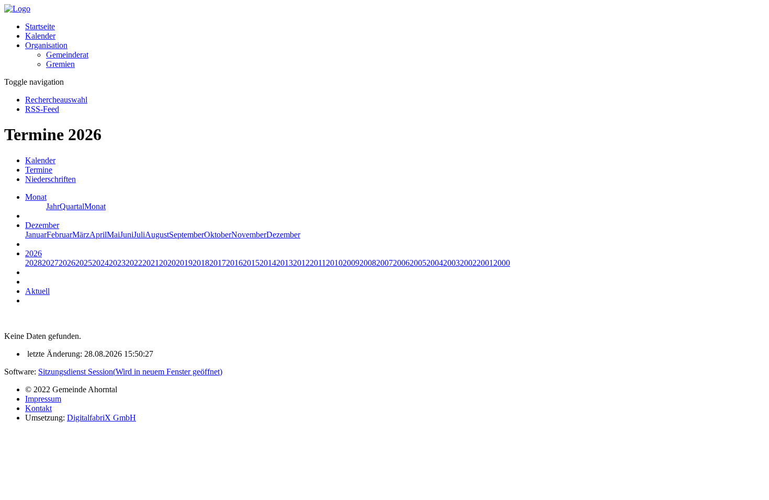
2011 (318, 262)
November (248, 234)
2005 (418, 262)
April (98, 234)
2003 (451, 262)
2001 (485, 262)
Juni (126, 234)
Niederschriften (50, 179)
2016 (234, 262)
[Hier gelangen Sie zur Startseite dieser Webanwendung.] (17, 8)
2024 (100, 262)
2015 (251, 262)
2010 (334, 262)
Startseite (40, 26)
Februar (59, 234)
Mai (113, 234)
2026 (67, 262)
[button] (46, 45)
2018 (201, 262)
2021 (150, 262)
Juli (139, 234)
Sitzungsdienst (130, 371)
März (80, 234)
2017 (217, 262)
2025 (83, 262)
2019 (184, 262)
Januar (36, 234)
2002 (468, 262)
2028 (33, 262)
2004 (434, 262)
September (186, 234)
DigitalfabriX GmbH (101, 417)
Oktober (217, 234)
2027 (50, 262)
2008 (367, 262)
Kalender (40, 35)
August (157, 234)
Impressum (43, 398)
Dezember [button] (42, 225)
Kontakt (38, 408)
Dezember (283, 234)
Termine (38, 169)
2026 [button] (33, 253)
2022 (134, 262)
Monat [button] (36, 196)
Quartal (72, 206)
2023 (117, 262)
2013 (284, 262)
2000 (501, 262)
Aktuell (37, 291)
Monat (95, 206)
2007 (384, 262)
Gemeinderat (67, 54)
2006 (401, 262)
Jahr (53, 206)
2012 (301, 262)
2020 (167, 262)
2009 (351, 262)
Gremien (60, 64)
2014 (267, 262)
